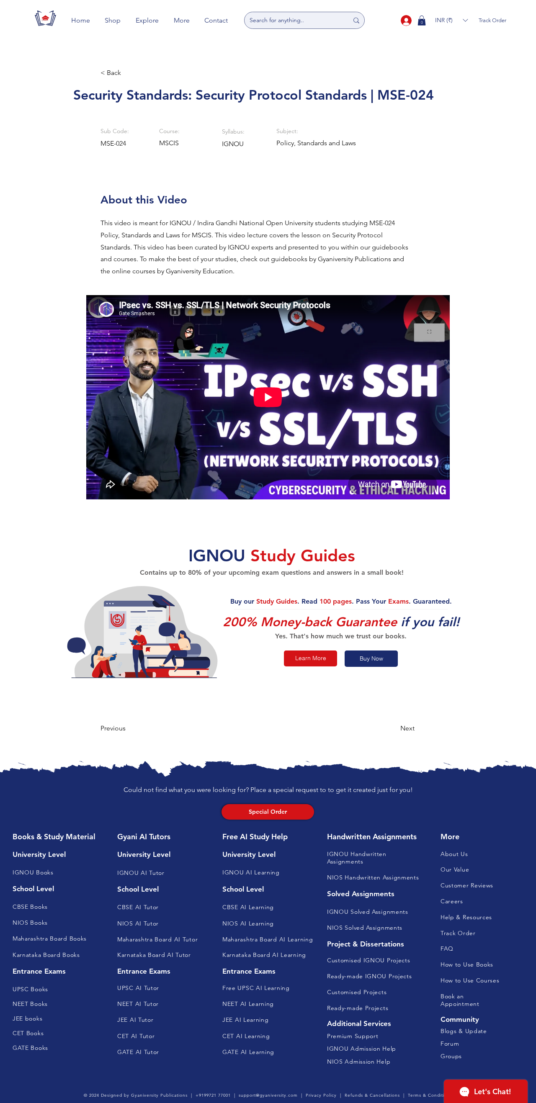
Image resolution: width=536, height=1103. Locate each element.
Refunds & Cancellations (372, 1095)
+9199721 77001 (213, 1095)
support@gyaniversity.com (268, 1095)
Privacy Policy (321, 1095)
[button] (113, 20)
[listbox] (451, 20)
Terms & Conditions (430, 1095)
